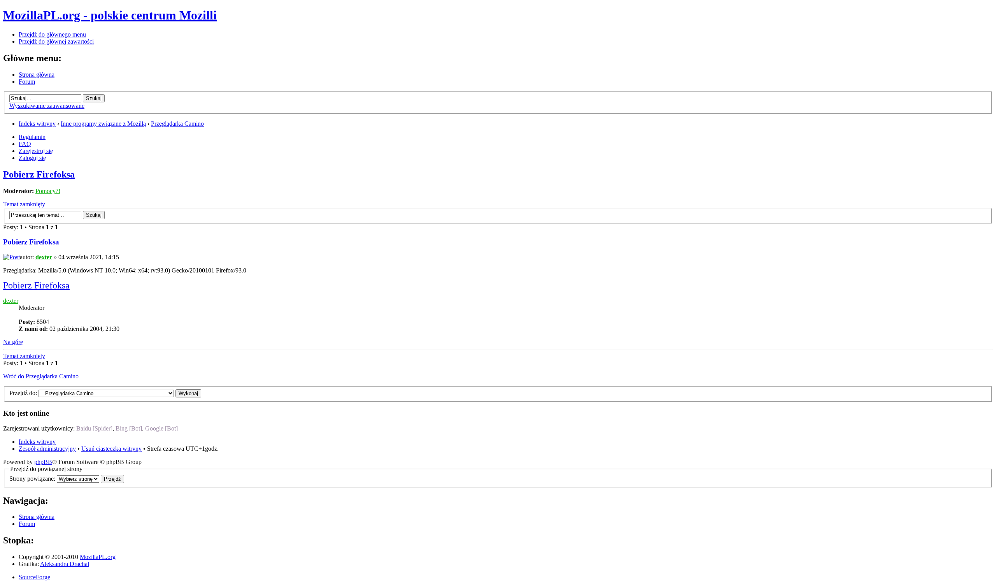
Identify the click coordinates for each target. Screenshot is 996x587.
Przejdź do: (23, 393)
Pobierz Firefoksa (39, 174)
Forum (27, 81)
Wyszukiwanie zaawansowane (46, 105)
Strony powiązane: (33, 478)
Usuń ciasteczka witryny (111, 448)
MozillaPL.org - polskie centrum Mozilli (110, 15)
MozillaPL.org (98, 557)
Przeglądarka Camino (177, 123)
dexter (43, 257)
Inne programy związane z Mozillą (103, 123)
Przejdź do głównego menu (52, 34)
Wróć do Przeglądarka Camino (41, 376)
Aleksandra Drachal (64, 564)
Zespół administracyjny (47, 448)
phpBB (43, 462)
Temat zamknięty (24, 204)
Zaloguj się (32, 158)
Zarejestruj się (36, 151)
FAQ (25, 144)
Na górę (13, 342)
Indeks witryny (37, 123)
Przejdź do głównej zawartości (56, 41)
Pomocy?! (47, 191)
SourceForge (34, 577)
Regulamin (32, 137)
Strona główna (36, 74)
